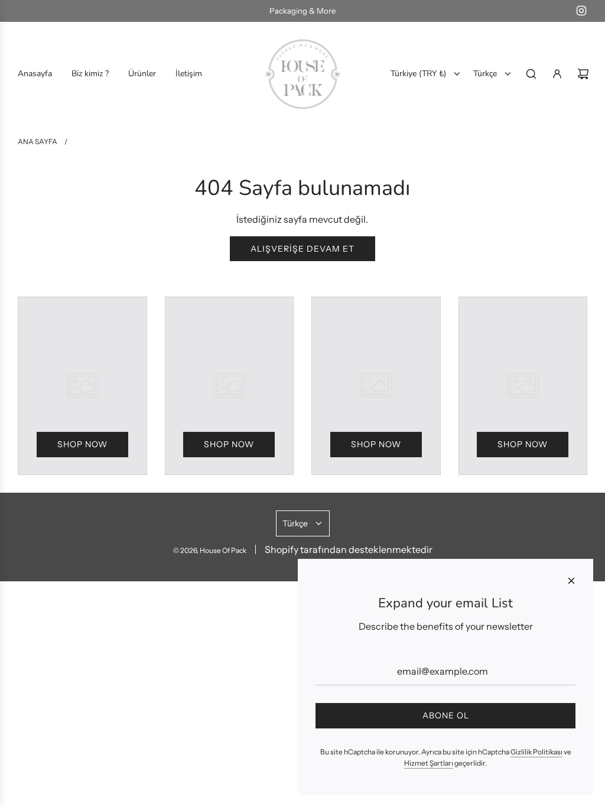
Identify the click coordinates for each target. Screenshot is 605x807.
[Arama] (531, 74)
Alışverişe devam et (302, 248)
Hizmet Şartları (428, 763)
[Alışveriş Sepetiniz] (583, 74)
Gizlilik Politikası (536, 751)
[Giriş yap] (557, 74)
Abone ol (445, 715)
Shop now (82, 444)
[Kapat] (571, 581)
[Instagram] (581, 11)
